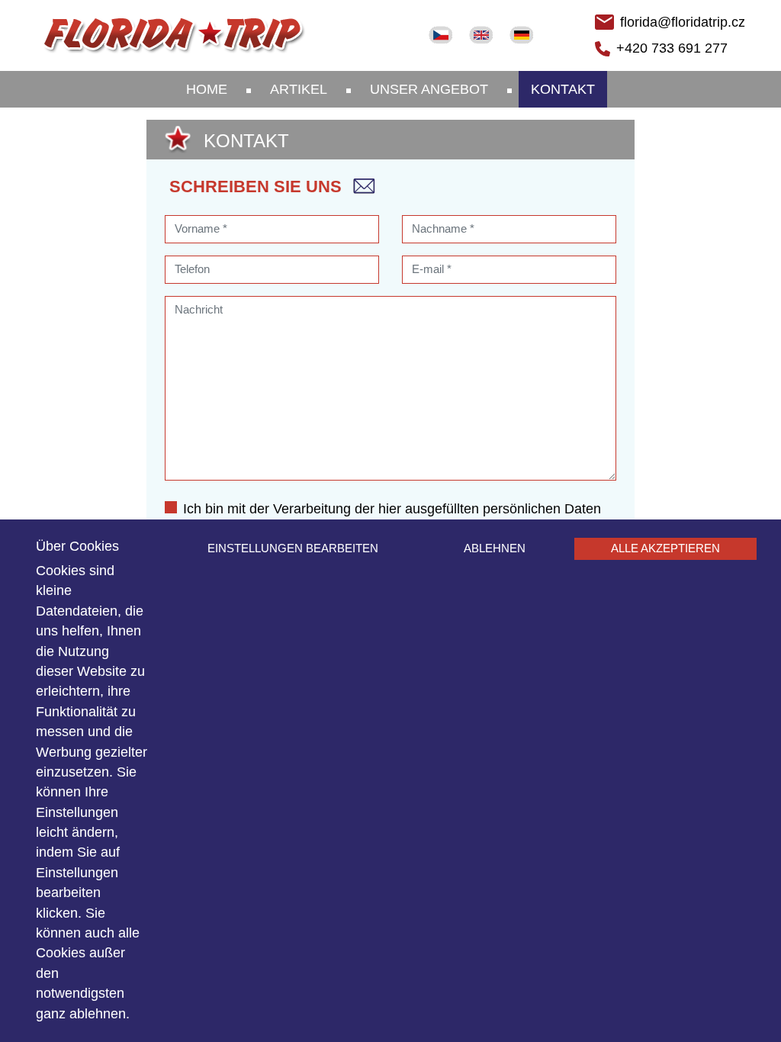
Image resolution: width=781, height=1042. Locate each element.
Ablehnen (494, 548)
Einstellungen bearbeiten (292, 548)
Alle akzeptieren (665, 548)
